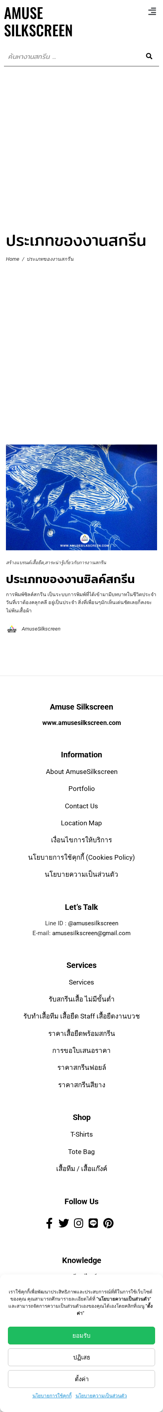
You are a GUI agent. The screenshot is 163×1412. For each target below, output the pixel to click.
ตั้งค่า (82, 1379)
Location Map (81, 823)
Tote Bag (81, 1152)
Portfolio (81, 789)
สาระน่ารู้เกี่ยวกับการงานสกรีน (75, 562)
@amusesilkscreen (93, 923)
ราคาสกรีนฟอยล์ (81, 1067)
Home (12, 259)
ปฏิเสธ (81, 1357)
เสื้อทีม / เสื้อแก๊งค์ (81, 1169)
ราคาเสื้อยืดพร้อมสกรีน (81, 1033)
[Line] (93, 1222)
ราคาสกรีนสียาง (81, 1085)
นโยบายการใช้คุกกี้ (52, 1396)
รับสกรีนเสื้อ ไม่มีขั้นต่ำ (82, 999)
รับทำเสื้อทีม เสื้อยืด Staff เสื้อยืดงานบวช (81, 1016)
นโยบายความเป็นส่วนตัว (101, 1396)
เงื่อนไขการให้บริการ (81, 840)
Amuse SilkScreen (38, 21)
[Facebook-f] (49, 1222)
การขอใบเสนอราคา (81, 1050)
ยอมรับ (81, 1335)
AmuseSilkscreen (41, 629)
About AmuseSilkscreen (82, 772)
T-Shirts (81, 1134)
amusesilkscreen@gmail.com (91, 933)
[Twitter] (63, 1222)
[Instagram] (78, 1222)
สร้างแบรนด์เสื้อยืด (25, 562)
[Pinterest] (108, 1222)
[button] (152, 11)
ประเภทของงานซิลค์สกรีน (70, 578)
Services (81, 982)
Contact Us (81, 806)
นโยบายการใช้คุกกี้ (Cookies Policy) (81, 857)
